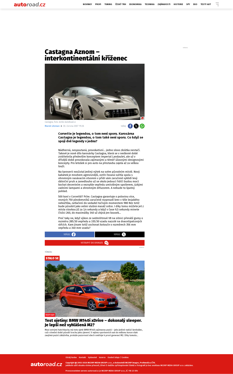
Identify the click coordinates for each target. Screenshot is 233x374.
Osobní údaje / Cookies (118, 357)
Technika (149, 4)
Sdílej (67, 234)
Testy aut (206, 4)
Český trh (120, 4)
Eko (195, 4)
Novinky (87, 4)
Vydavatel (92, 357)
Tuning (108, 4)
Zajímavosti (164, 4)
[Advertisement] (168, 89)
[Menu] (217, 4)
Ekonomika (135, 4)
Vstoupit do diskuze (92, 242)
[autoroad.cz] (30, 4)
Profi (98, 4)
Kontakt (82, 357)
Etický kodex (71, 357)
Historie (178, 4)
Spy (188, 4)
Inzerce (102, 357)
